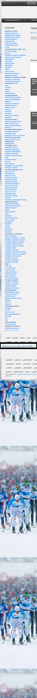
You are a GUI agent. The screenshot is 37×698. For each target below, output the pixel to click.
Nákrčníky (9, 230)
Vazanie (8, 87)
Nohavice (8, 216)
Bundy (7, 210)
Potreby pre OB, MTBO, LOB (15, 49)
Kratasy (8, 101)
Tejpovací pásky (11, 119)
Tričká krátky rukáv (13, 97)
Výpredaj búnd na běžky (14, 244)
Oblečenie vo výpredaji (14, 234)
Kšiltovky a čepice (12, 115)
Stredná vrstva (11, 105)
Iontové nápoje (11, 39)
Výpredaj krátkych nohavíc (15, 254)
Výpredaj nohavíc (11, 250)
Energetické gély (11, 33)
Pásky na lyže (10, 192)
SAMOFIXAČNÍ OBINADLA (13, 125)
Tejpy (7, 69)
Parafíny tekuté (11, 147)
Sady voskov (10, 163)
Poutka (8, 302)
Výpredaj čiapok (11, 258)
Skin (6, 157)
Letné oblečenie (11, 95)
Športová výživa (11, 31)
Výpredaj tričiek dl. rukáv (15, 238)
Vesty (7, 214)
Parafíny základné (12, 149)
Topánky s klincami (12, 79)
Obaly (7, 89)
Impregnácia (9, 143)
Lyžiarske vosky (11, 145)
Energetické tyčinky (13, 35)
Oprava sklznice (11, 188)
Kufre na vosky (11, 190)
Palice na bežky (11, 290)
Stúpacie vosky (10, 159)
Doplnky (8, 127)
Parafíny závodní (11, 153)
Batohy (7, 310)
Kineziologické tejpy (13, 121)
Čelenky (8, 113)
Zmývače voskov (11, 178)
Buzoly (7, 53)
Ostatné (8, 198)
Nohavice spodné (11, 218)
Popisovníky (9, 59)
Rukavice (8, 117)
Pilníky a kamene (11, 196)
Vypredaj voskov (11, 167)
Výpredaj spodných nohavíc (15, 252)
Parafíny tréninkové (13, 151)
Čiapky (7, 226)
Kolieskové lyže (11, 83)
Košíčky (8, 300)
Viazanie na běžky (11, 278)
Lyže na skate (10, 270)
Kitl (6, 318)
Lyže (6, 85)
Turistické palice (11, 294)
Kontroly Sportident (13, 57)
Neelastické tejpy (12, 123)
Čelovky (8, 316)
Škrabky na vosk (11, 181)
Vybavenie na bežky (12, 306)
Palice (7, 91)
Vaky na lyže (9, 312)
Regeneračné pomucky (13, 129)
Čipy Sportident (11, 51)
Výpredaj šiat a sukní (13, 256)
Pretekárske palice (12, 292)
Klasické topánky (11, 282)
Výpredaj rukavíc (11, 262)
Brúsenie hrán (10, 194)
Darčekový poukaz (12, 328)
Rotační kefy (10, 173)
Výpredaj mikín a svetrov (14, 242)
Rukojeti (8, 304)
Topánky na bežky (11, 280)
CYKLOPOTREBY (10, 322)
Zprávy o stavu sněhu (11, 330)
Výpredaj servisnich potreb (15, 200)
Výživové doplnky (11, 45)
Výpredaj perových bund (14, 246)
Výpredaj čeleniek (12, 260)
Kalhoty (8, 109)
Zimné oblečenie (11, 202)
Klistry (8, 161)
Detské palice (10, 296)
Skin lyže (8, 266)
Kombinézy (9, 222)
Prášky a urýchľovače (13, 155)
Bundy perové (10, 212)
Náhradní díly (10, 93)
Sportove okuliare (12, 139)
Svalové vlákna (11, 43)
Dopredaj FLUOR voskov (14, 165)
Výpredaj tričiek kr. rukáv (15, 240)
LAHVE (7, 47)
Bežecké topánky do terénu (15, 77)
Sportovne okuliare (12, 137)
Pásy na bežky (10, 276)
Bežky (7, 264)
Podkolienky (10, 63)
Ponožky (8, 111)
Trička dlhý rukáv (12, 103)
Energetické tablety (13, 37)
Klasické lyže (10, 268)
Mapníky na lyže (11, 75)
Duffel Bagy (9, 71)
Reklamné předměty (12, 314)
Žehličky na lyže (11, 186)
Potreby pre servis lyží (14, 170)
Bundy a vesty (10, 107)
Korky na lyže (10, 175)
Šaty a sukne (9, 220)
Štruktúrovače (11, 180)
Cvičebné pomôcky (12, 131)
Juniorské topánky (12, 288)
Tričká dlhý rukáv (12, 204)
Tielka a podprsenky (12, 99)
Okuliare (8, 61)
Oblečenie (9, 65)
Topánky (8, 67)
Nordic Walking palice (13, 298)
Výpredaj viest (10, 248)
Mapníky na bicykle (12, 73)
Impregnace (9, 141)
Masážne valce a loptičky (14, 135)
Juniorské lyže (10, 274)
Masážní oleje (10, 133)
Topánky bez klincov (13, 81)
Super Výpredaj (11, 236)
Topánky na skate (11, 284)
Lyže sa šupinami (11, 272)
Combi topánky (10, 286)
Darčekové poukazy (12, 326)
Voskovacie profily (12, 183)
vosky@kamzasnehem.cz (24, 374)
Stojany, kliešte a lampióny (15, 55)
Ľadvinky (8, 308)
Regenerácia (10, 41)
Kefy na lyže (9, 171)
